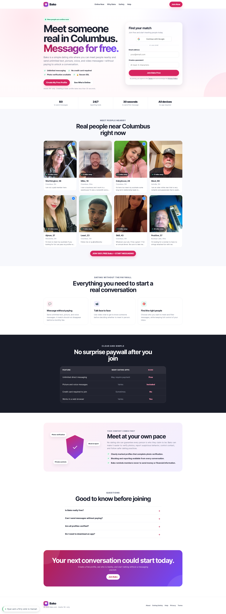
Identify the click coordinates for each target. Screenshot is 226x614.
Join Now (176, 4)
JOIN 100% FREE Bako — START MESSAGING (113, 253)
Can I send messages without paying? (84, 518)
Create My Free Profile (56, 82)
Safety (121, 4)
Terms (150, 78)
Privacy (173, 605)
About (148, 605)
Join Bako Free (154, 73)
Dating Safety (157, 605)
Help (129, 4)
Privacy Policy (173, 78)
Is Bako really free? (74, 510)
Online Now (99, 4)
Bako (52, 4)
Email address (134, 50)
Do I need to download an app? (80, 534)
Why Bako (111, 4)
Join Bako (113, 577)
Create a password (136, 60)
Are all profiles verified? (77, 526)
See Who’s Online (82, 82)
